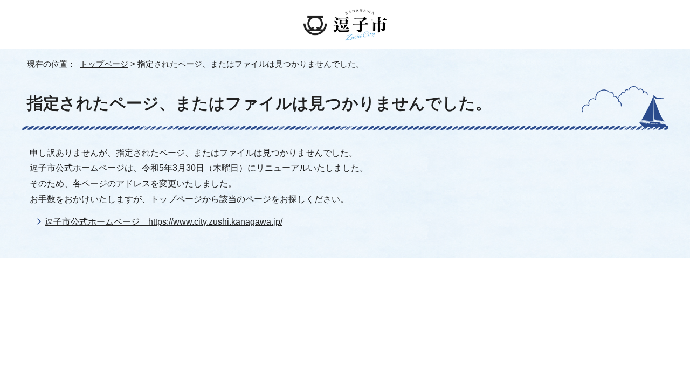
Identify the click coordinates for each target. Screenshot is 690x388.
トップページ (104, 63)
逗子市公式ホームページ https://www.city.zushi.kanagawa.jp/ (163, 221)
